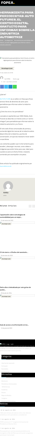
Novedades (4, 369)
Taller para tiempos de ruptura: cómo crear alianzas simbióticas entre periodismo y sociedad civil (15, 414)
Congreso (4, 398)
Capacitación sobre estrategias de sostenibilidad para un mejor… (12, 215)
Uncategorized (9, 40)
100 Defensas (5, 387)
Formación (4, 366)
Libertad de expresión (7, 363)
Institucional (5, 372)
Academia (4, 390)
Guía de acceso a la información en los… (14, 325)
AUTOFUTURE (5, 99)
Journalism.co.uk (5, 166)
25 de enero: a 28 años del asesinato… (14, 252)
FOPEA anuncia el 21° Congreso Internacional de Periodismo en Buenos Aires (14, 423)
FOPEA (5, 193)
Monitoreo (4, 381)
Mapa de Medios (6, 395)
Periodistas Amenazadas (9, 384)
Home (1, 40)
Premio (3, 392)
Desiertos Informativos (8, 401)
